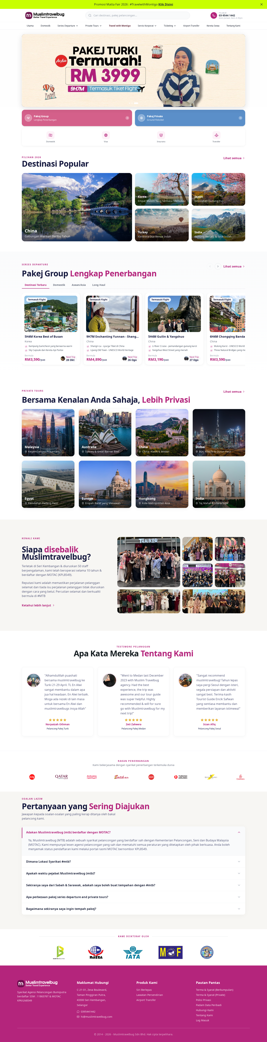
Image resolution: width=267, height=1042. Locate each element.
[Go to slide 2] (135, 103)
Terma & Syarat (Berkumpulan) (214, 989)
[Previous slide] (29, 71)
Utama (30, 25)
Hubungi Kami (205, 1010)
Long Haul (98, 285)
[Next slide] (238, 71)
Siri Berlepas (144, 989)
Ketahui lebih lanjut (36, 605)
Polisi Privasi (203, 1000)
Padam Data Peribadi (209, 1005)
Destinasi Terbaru (35, 285)
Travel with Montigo (120, 25)
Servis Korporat (145, 25)
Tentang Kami (233, 25)
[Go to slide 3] (137, 103)
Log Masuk (202, 1020)
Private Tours (92, 25)
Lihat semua (232, 158)
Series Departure (66, 25)
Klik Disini (165, 4)
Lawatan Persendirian (149, 995)
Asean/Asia (79, 285)
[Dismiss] (261, 4)
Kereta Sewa (213, 25)
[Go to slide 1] (131, 103)
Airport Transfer (191, 25)
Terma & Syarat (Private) (210, 995)
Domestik (45, 25)
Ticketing (168, 25)
